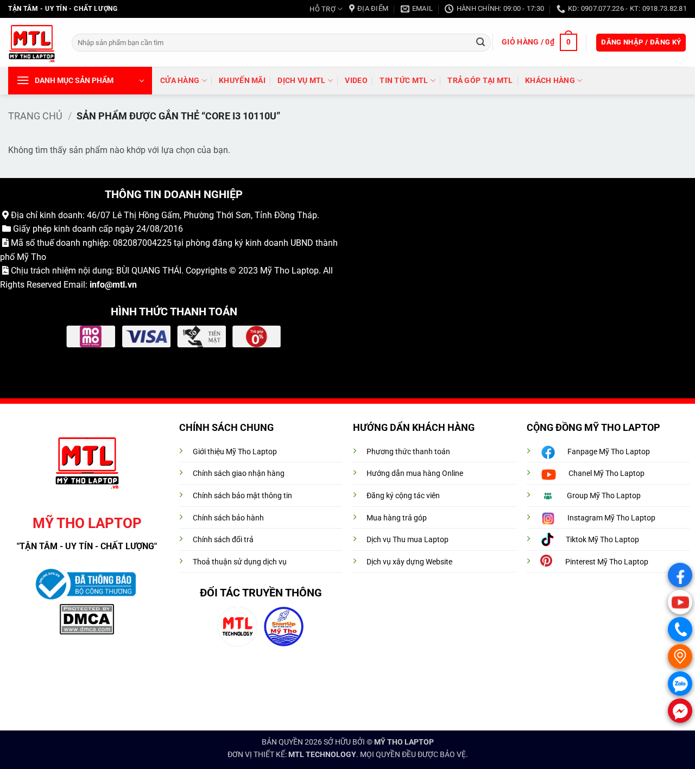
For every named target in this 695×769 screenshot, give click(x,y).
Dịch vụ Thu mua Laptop (407, 539)
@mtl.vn (121, 284)
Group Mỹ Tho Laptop (604, 495)
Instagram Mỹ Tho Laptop (611, 518)
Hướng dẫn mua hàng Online (415, 473)
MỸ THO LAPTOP (404, 742)
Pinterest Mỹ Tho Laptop (606, 562)
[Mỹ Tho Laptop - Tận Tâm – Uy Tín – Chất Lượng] (31, 42)
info (97, 284)
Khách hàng (550, 80)
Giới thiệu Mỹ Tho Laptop (235, 451)
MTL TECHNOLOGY (322, 754)
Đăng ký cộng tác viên (403, 495)
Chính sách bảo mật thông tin (242, 495)
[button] (539, 42)
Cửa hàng (179, 80)
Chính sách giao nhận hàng (239, 473)
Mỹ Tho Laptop (289, 270)
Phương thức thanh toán (408, 451)
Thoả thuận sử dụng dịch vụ (240, 562)
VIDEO (356, 80)
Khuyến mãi (242, 80)
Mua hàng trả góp (397, 518)
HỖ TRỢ (322, 9)
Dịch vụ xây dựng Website (409, 562)
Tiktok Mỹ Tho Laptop (602, 539)
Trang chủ (35, 116)
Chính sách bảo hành (228, 518)
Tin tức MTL (404, 80)
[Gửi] (480, 42)
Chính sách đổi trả (223, 539)
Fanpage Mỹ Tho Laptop (608, 451)
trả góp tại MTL (480, 80)
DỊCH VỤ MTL (301, 80)
